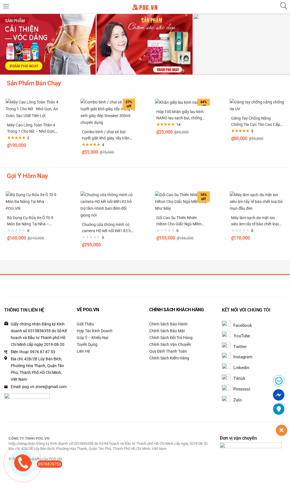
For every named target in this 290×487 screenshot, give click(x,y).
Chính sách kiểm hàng (169, 358)
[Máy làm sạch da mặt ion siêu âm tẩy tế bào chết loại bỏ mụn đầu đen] (257, 201)
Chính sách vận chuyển (170, 344)
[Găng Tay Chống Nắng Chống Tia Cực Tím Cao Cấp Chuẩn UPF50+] (257, 105)
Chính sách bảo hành (168, 324)
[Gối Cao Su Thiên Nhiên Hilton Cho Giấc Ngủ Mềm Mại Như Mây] (182, 201)
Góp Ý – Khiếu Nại (92, 337)
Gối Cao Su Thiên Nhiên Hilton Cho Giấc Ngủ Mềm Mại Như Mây (178, 223)
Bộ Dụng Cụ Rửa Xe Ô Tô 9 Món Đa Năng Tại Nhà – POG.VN (30, 223)
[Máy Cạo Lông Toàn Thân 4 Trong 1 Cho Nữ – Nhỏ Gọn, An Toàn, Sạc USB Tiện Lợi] (33, 108)
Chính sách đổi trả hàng (171, 337)
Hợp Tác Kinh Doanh (94, 331)
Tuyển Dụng (87, 344)
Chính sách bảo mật (167, 331)
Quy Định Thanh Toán (168, 351)
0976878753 (49, 464)
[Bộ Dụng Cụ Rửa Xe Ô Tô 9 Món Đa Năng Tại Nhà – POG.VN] (33, 201)
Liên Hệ (83, 351)
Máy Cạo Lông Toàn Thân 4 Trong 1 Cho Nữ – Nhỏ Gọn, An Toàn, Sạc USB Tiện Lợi (31, 131)
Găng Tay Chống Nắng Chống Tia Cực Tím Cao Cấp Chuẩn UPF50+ (255, 124)
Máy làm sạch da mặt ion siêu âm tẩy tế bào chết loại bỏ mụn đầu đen (255, 223)
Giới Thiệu (85, 324)
